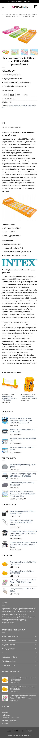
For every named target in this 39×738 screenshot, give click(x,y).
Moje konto (6, 715)
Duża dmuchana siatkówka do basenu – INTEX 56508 (9, 398)
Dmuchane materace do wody (20, 16)
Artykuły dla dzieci (8, 645)
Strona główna (9, 14)
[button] (3, 7)
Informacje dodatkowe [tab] (11, 127)
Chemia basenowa (8, 653)
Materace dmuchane (9, 657)
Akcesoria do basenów (10, 636)
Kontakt (5, 712)
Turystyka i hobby (8, 665)
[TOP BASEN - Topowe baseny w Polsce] (19, 7)
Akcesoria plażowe (28, 14)
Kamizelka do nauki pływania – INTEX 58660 (29, 397)
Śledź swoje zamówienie (11, 718)
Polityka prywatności (9, 720)
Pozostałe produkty (9, 661)
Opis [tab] (3, 123)
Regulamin (6, 723)
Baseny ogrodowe (8, 649)
